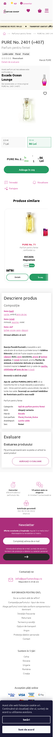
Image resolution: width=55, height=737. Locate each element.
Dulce (35, 417)
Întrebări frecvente (26, 613)
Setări (26, 719)
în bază (31, 369)
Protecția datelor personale (26, 634)
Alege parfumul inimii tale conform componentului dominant (26, 608)
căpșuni (24, 330)
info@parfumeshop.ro (28, 580)
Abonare (26, 557)
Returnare (26, 617)
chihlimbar (9, 369)
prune (12, 330)
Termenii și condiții (26, 622)
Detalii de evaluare (10, 61)
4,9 (14, 3)
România (26, 669)
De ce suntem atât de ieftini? (26, 597)
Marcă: (45, 59)
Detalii (17, 277)
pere (18, 330)
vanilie (6, 314)
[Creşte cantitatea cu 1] (38, 159)
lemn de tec (21, 314)
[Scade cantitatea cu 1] (32, 155)
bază (11, 311)
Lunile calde (24, 420)
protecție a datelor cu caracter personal (31, 551)
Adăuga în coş (27, 169)
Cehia (26, 656)
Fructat (27, 417)
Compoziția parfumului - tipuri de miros (26, 602)
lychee (6, 330)
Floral (21, 417)
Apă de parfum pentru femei (31, 406)
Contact (26, 638)
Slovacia (26, 660)
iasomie (15, 322)
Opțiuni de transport (26, 626)
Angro (26, 630)
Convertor (27, 3)
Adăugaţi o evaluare (30, 461)
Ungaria (26, 665)
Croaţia (26, 673)
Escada (21, 413)
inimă (11, 319)
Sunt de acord (26, 729)
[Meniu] (46, 10)
